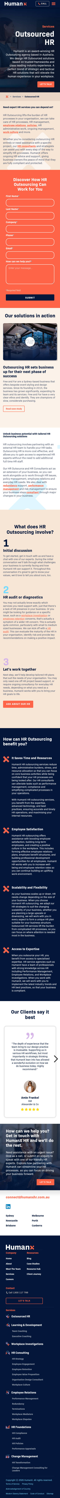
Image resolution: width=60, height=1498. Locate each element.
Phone (10, 235)
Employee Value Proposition (25, 1374)
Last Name (12, 209)
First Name (12, 196)
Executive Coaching (21, 1336)
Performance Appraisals (24, 1448)
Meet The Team (13, 1269)
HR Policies (17, 1443)
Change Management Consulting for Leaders (29, 1469)
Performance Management (25, 1398)
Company (11, 222)
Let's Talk (24, 1300)
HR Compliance (19, 1433)
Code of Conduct (37, 1493)
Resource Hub (33, 1269)
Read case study (14, 408)
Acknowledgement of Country (18, 1489)
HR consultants (26, 146)
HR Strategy (18, 1358)
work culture (10, 132)
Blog (29, 1258)
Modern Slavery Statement (17, 1493)
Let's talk (45, 1182)
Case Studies (33, 1263)
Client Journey (34, 1274)
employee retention (14, 618)
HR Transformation (21, 1462)
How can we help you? (19, 261)
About (9, 1263)
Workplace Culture (21, 1384)
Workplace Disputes (22, 1419)
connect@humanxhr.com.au (28, 1197)
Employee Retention (22, 1369)
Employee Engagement (23, 1364)
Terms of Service (13, 1484)
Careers (10, 1279)
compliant (32, 492)
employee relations (14, 125)
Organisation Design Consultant (27, 1379)
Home (9, 1258)
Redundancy (18, 1403)
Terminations (18, 1409)
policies (32, 125)
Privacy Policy (27, 1484)
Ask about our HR (18, 704)
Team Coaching (19, 1331)
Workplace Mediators (22, 1414)
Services (17, 96)
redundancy (10, 485)
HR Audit (16, 1438)
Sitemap (50, 1493)
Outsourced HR (32, 96)
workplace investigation (34, 615)
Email (9, 248)
